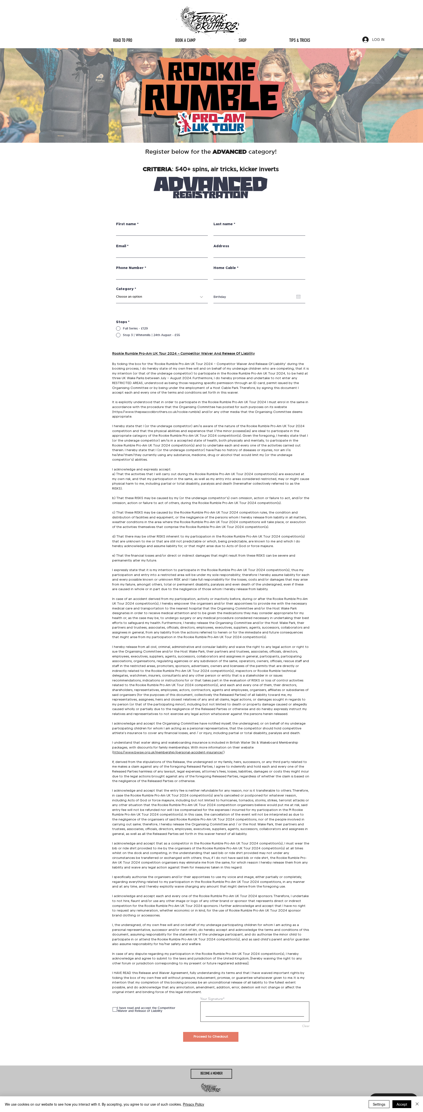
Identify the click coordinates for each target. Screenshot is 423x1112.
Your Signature (211, 998)
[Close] (417, 1104)
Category (125, 289)
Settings (379, 1104)
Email (121, 246)
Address (221, 246)
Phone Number (130, 268)
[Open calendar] (298, 297)
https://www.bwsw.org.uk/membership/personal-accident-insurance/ (168, 752)
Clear (305, 1026)
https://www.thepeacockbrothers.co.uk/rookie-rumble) (157, 412)
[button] (211, 1074)
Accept (402, 1104)
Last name (223, 224)
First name (126, 224)
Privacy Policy (193, 1104)
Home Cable (224, 268)
